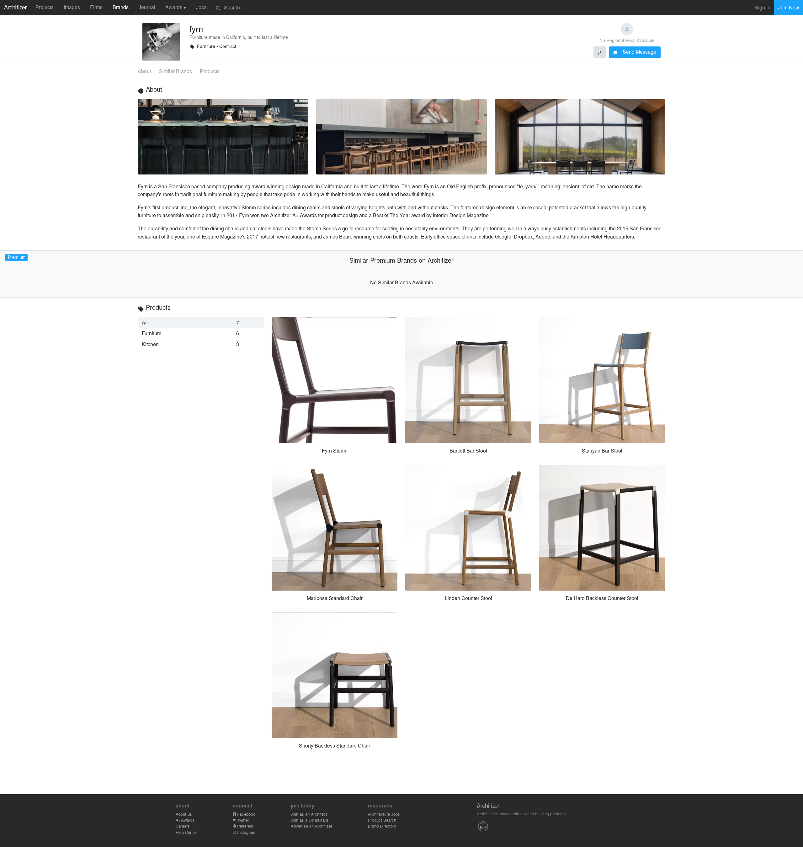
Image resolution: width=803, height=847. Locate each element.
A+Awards (185, 820)
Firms (96, 7)
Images (72, 7)
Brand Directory (382, 826)
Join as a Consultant (309, 820)
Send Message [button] (634, 51)
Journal (147, 7)
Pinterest (244, 826)
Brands (121, 7)
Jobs (201, 7)
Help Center (186, 832)
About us (184, 814)
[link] (201, 322)
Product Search (382, 820)
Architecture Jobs (384, 814)
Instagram (245, 832)
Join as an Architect (309, 814)
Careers (183, 826)
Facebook (245, 814)
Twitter (242, 820)
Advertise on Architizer (311, 826)
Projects (44, 7)
